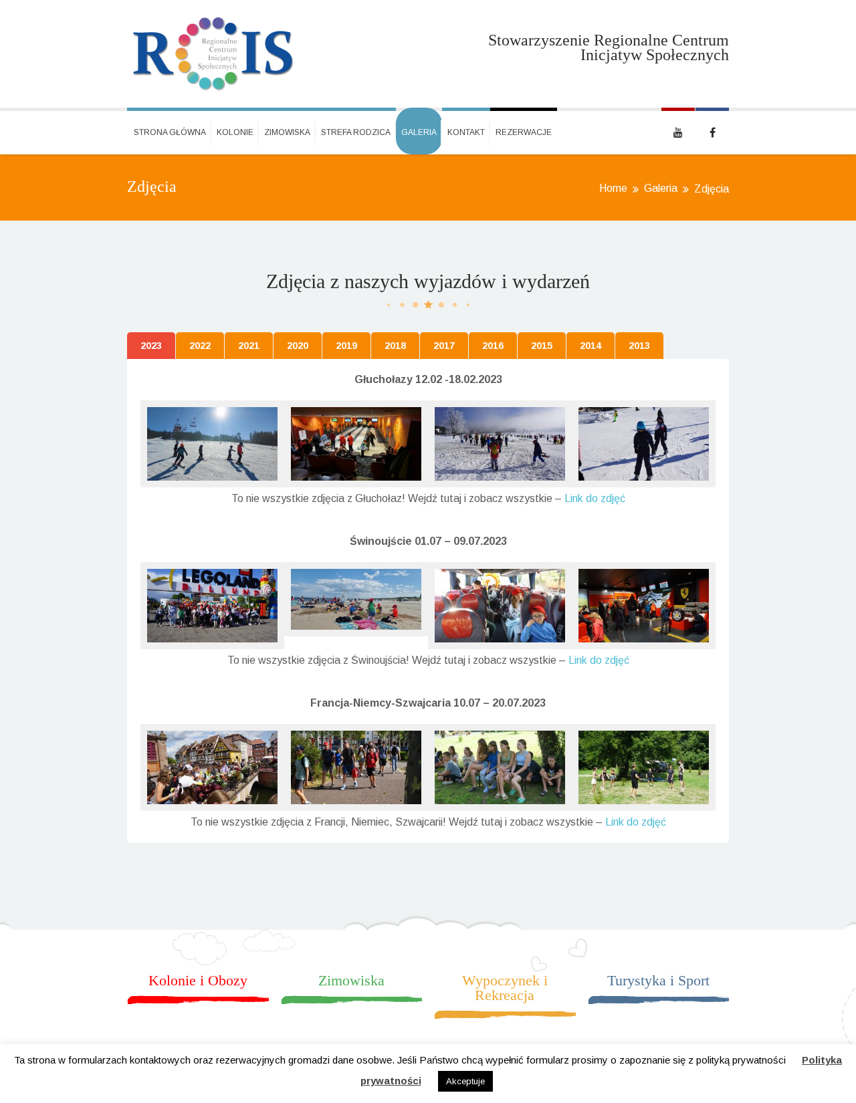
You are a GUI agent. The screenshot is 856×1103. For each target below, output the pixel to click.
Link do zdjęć (594, 498)
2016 (493, 345)
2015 (541, 345)
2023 (151, 345)
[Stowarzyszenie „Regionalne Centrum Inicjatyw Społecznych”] (213, 54)
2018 (395, 345)
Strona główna (170, 132)
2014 (590, 345)
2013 (639, 345)
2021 (248, 345)
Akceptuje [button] (465, 1081)
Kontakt (466, 132)
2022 (200, 345)
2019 (346, 345)
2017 (444, 345)
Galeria (419, 132)
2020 (297, 345)
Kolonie (235, 132)
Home (613, 188)
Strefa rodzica (356, 132)
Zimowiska (287, 132)
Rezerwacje (524, 132)
